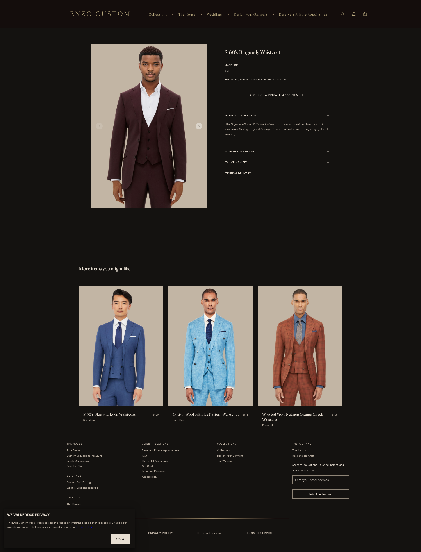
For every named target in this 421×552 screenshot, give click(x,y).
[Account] (354, 14)
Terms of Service (259, 533)
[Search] (342, 14)
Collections (158, 14)
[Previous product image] (99, 126)
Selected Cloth (75, 466)
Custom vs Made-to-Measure (84, 455)
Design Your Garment (230, 455)
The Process (74, 504)
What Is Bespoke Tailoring (82, 487)
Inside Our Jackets (78, 461)
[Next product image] (199, 126)
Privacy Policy (160, 533)
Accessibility (149, 476)
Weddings (215, 14)
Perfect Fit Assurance (155, 461)
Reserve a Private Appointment (304, 14)
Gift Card (147, 466)
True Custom (74, 450)
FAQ (144, 455)
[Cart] (365, 14)
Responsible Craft (303, 455)
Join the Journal (321, 494)
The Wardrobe (225, 461)
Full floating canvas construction (245, 79)
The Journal (299, 450)
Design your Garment (251, 14)
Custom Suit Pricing (79, 482)
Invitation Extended (154, 471)
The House (186, 14)
